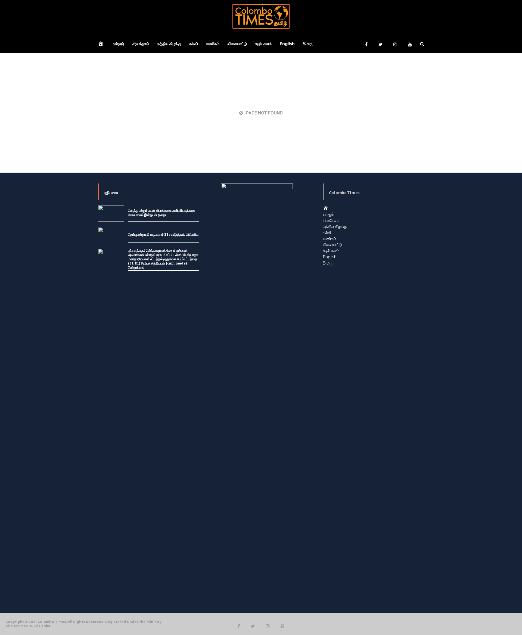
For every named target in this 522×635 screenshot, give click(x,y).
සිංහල (308, 43)
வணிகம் (212, 43)
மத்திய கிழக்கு (169, 43)
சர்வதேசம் (140, 43)
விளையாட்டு (237, 43)
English (287, 43)
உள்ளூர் (118, 43)
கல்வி (193, 43)
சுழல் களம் (263, 43)
